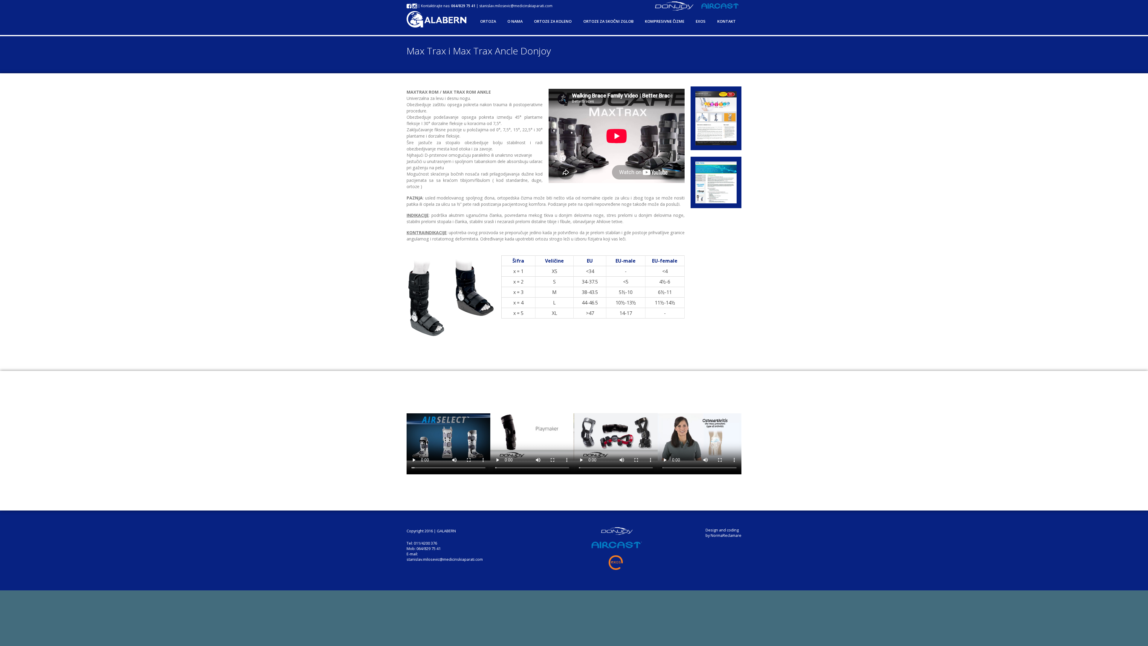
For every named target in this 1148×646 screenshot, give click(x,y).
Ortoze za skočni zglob (608, 21)
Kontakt (726, 21)
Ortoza (488, 21)
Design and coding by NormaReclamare (723, 532)
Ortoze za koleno (553, 21)
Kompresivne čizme (664, 21)
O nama (515, 21)
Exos (701, 21)
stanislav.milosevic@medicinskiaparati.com (515, 5)
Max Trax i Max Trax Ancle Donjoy (479, 50)
